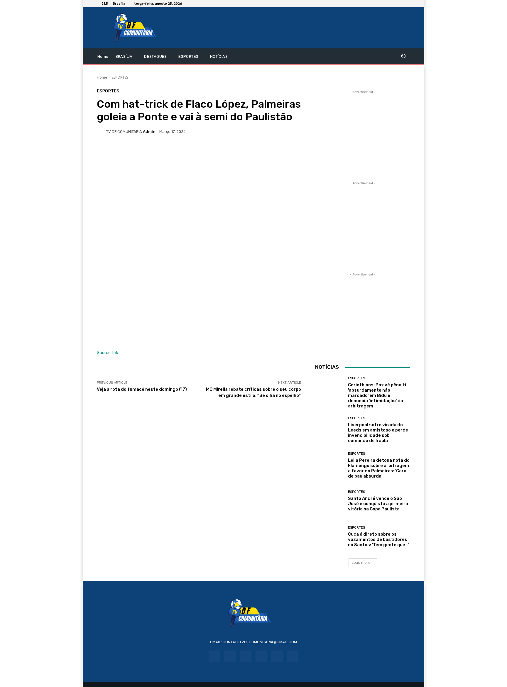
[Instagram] (230, 656)
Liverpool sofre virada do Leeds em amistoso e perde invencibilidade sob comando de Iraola (378, 432)
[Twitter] (292, 656)
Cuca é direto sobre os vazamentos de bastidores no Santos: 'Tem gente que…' (378, 539)
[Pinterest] (261, 656)
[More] (254, 152)
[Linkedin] (245, 656)
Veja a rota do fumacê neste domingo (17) (142, 389)
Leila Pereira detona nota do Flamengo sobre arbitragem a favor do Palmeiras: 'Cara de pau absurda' (379, 468)
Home (102, 77)
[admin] (101, 131)
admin (149, 131)
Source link (107, 352)
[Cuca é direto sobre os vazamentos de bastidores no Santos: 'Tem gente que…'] (329, 536)
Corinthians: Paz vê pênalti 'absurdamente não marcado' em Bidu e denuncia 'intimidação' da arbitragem (377, 395)
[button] (403, 56)
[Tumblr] (277, 656)
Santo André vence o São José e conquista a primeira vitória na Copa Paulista (378, 504)
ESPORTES (120, 77)
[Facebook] (214, 656)
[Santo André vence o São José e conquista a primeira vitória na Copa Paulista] (329, 501)
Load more (361, 562)
